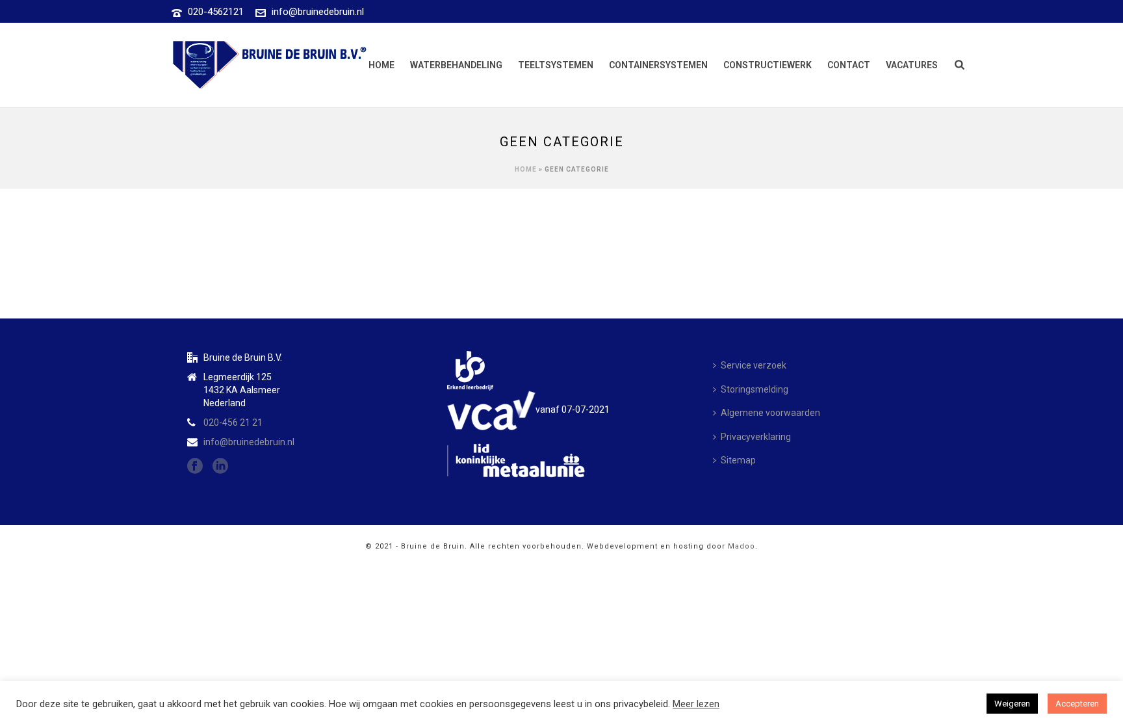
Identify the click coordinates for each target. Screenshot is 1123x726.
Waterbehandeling (456, 65)
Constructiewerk (767, 65)
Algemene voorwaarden (770, 413)
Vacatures (912, 65)
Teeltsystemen (555, 65)
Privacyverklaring (756, 437)
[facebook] (195, 466)
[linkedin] (220, 466)
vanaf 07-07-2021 (573, 409)
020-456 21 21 (233, 422)
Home (381, 65)
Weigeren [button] (1012, 703)
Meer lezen (696, 704)
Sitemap (738, 460)
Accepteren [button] (1077, 703)
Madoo (741, 546)
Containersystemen (658, 65)
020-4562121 (216, 12)
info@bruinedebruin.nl (318, 12)
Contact (848, 65)
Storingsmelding (754, 389)
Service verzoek (753, 365)
